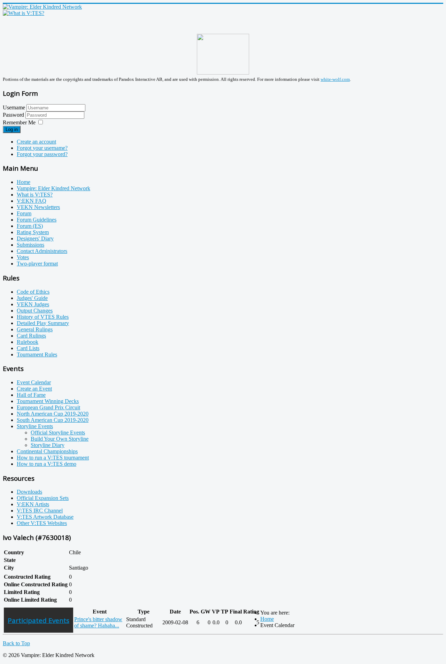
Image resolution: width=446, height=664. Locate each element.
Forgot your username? (42, 148)
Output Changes (35, 311)
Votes (23, 257)
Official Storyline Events (58, 432)
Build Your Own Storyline (60, 439)
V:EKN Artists (33, 504)
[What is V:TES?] (23, 13)
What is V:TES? (35, 195)
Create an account (36, 142)
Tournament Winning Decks (48, 401)
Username (14, 107)
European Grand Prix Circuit (48, 407)
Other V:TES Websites (42, 523)
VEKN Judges (33, 304)
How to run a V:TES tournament (53, 458)
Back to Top (16, 643)
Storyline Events (35, 426)
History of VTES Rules (43, 317)
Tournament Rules (37, 354)
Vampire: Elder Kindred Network (53, 188)
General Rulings (35, 329)
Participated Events (38, 620)
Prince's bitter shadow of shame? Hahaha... (98, 622)
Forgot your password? (42, 154)
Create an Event (34, 389)
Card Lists (28, 348)
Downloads (29, 492)
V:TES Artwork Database (45, 517)
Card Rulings (31, 336)
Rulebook (27, 342)
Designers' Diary (35, 238)
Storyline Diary (47, 445)
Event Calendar (34, 382)
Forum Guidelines (36, 220)
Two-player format (37, 264)
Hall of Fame (31, 395)
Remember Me (19, 122)
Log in (12, 129)
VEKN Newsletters (38, 207)
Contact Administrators (42, 251)
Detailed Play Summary (43, 323)
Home (23, 182)
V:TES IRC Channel (40, 511)
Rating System (33, 232)
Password (14, 115)
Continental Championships (47, 451)
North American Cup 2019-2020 (53, 414)
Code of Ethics (33, 292)
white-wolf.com (335, 79)
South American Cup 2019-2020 (53, 420)
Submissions (30, 245)
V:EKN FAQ (31, 201)
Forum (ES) (30, 226)
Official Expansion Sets (43, 498)
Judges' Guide (32, 298)
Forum (24, 213)
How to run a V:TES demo (46, 464)
